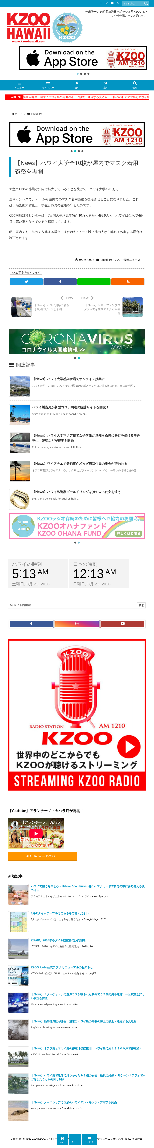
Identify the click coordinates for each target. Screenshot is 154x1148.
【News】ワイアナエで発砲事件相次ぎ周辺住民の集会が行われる (79, 463)
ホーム (19, 114)
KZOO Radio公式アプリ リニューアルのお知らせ (62, 967)
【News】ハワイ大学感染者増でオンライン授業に (68, 379)
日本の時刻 (85, 564)
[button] (83, 58)
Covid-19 (36, 114)
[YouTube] (112, 3)
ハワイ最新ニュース (127, 260)
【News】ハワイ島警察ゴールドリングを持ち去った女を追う (76, 492)
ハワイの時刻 (27, 564)
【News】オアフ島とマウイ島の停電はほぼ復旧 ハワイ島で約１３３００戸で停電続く (86, 1048)
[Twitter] (26, 281)
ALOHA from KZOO (41, 856)
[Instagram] (106, 3)
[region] (83, 61)
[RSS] (118, 3)
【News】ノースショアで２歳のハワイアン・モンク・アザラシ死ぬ (74, 1102)
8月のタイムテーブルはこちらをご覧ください (60, 913)
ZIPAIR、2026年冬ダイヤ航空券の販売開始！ (59, 940)
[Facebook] (101, 3)
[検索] (146, 3)
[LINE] (93, 281)
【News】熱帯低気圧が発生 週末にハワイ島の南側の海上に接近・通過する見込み (84, 1021)
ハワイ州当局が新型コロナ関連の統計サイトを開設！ (70, 407)
